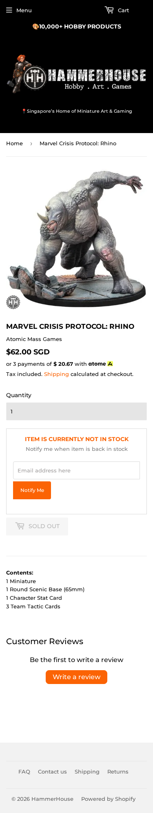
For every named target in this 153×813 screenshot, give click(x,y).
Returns (118, 771)
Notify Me (32, 490)
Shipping (56, 374)
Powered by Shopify (108, 799)
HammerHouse (52, 799)
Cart (122, 10)
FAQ (24, 771)
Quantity (18, 395)
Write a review (76, 677)
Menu (24, 10)
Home (14, 143)
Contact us (52, 771)
